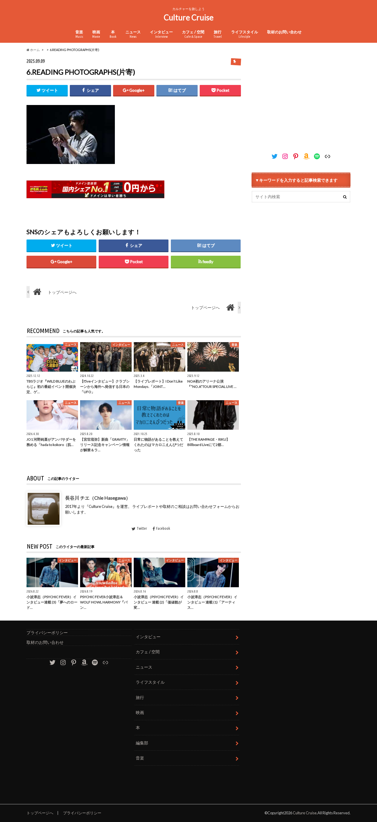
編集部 (142, 742)
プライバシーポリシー (47, 632)
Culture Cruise (189, 17)
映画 (96, 33)
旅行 (218, 33)
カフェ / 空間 (193, 33)
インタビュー (161, 33)
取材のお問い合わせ (284, 31)
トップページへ (40, 812)
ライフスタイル (244, 33)
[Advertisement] (301, 98)
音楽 (79, 33)
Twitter (142, 528)
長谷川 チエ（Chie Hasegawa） (97, 497)
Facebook (163, 528)
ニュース (133, 33)
